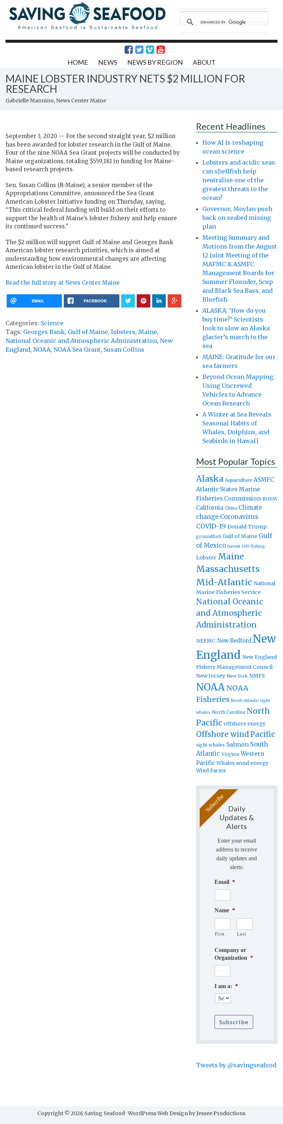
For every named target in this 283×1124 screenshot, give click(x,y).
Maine (147, 332)
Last (242, 934)
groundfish (208, 536)
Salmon (237, 744)
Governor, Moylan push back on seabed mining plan (237, 217)
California (209, 507)
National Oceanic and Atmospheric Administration (81, 340)
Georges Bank (44, 332)
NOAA (41, 349)
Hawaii (233, 546)
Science (52, 323)
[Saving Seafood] (87, 28)
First (220, 934)
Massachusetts (228, 568)
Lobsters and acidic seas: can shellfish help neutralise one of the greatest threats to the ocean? (239, 180)
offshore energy (245, 723)
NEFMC (206, 640)
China (231, 508)
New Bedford (234, 640)
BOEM (269, 499)
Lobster (206, 557)
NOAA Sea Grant (77, 349)
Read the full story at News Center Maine (63, 282)
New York (237, 676)
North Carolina (228, 712)
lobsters (123, 332)
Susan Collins (124, 349)
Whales (225, 763)
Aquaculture (238, 480)
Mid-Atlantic (224, 582)
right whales (210, 745)
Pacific (262, 734)
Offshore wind (222, 734)
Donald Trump (247, 526)
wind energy (252, 763)
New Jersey (210, 675)
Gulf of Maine (88, 332)
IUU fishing (253, 546)
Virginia (230, 754)
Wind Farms (211, 771)
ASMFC (264, 479)
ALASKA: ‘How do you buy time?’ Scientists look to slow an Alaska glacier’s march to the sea (236, 328)
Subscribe (233, 1021)
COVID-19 (211, 526)
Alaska (209, 479)
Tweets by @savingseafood (236, 1065)
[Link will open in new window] (124, 50)
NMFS (257, 675)
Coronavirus (239, 517)
